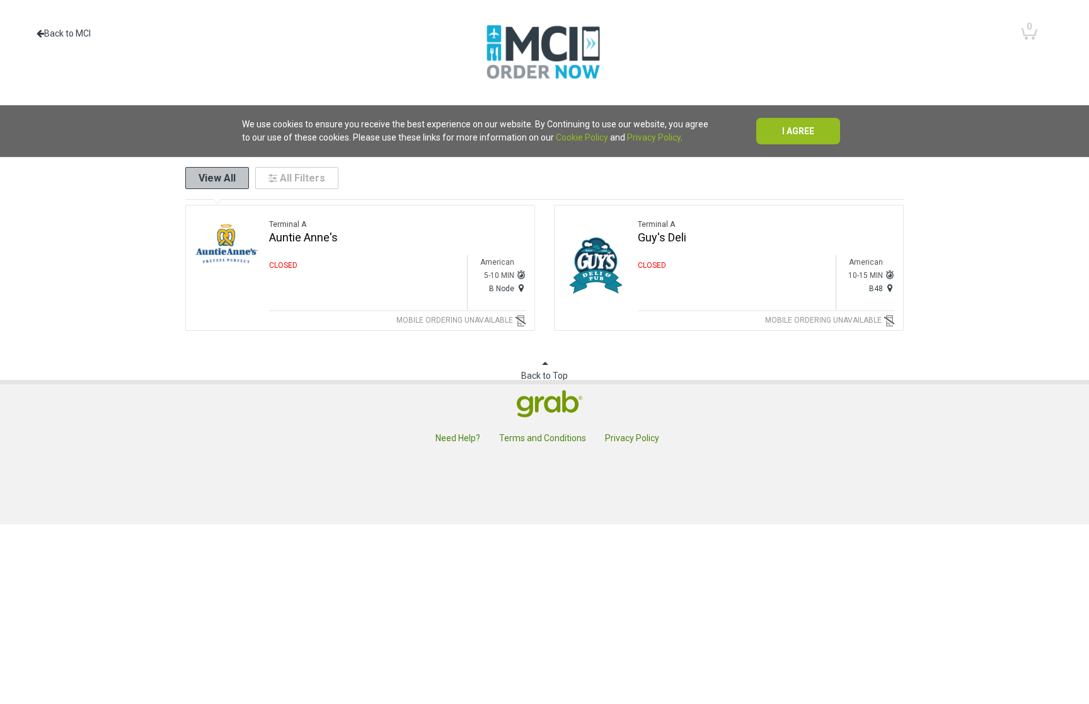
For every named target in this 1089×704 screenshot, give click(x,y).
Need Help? (457, 438)
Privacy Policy (654, 137)
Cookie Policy (582, 137)
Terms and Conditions (542, 438)
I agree (798, 131)
